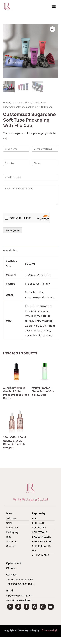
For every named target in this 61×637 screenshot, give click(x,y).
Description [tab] (10, 250)
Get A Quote (13, 230)
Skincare (17, 102)
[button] (52, 29)
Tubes (27, 102)
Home (6, 102)
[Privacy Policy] (49, 630)
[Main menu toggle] (54, 7)
